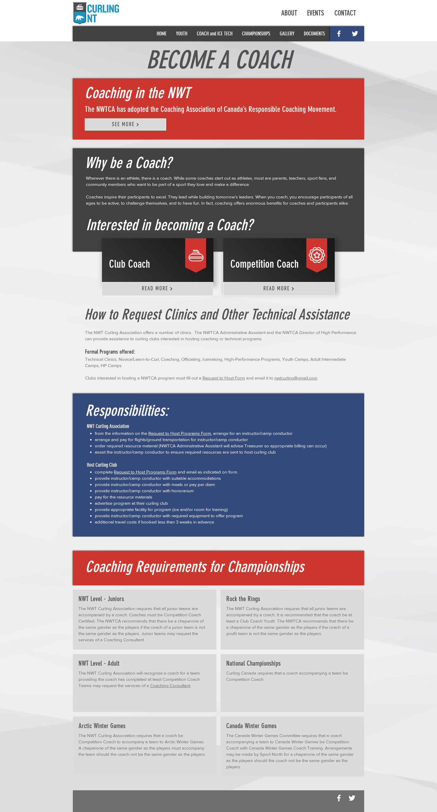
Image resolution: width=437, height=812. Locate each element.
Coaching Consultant (124, 639)
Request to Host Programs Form (179, 433)
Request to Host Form (223, 377)
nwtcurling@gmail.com (295, 377)
